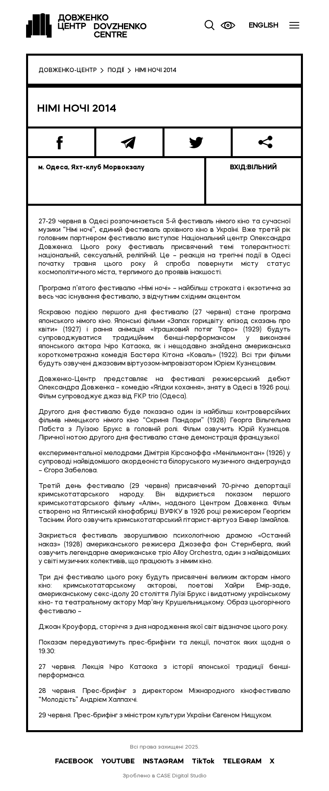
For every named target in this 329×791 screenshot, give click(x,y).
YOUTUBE (118, 761)
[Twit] (197, 142)
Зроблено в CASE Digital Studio (165, 776)
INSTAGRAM (163, 761)
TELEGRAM (242, 761)
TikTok (203, 761)
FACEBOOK (74, 761)
